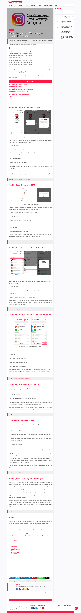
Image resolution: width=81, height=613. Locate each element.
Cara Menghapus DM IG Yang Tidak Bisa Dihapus (19, 94)
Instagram (20, 69)
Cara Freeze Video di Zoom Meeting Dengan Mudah (65, 32)
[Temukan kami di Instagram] (20, 588)
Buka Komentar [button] (30, 600)
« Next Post (13, 592)
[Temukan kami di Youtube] (28, 589)
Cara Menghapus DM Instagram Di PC (16, 86)
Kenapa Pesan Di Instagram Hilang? (16, 93)
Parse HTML (69, 605)
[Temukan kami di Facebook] (17, 588)
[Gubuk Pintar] (17, 2)
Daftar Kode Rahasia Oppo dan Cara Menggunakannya (66, 27)
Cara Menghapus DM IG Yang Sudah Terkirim (18, 84)
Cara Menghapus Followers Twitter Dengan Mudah (14, 545)
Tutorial (39, 5)
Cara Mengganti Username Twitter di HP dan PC (15, 549)
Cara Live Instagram (18, 414)
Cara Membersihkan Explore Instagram (22, 179)
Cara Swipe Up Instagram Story (20, 309)
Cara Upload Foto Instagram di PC (21, 242)
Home (59, 605)
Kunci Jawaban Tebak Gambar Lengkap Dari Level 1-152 (66, 22)
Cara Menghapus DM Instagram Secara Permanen (26, 35)
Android (10, 5)
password (41, 465)
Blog (15, 5)
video (14, 142)
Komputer (33, 5)
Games (20, 5)
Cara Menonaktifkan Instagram (20, 472)
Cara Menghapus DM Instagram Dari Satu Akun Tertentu (20, 87)
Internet (26, 5)
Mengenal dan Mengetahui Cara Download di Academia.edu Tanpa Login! (67, 37)
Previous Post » (47, 592)
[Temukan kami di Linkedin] (25, 588)
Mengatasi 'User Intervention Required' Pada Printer (66, 11)
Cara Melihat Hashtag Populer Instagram (22, 378)
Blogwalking (63, 605)
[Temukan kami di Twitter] (22, 588)
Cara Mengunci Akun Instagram (20, 511)
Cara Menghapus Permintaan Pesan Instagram (18, 91)
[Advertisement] (42, 55)
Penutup (10, 96)
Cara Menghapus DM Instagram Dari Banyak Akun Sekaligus (21, 89)
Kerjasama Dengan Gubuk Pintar (50, 5)
